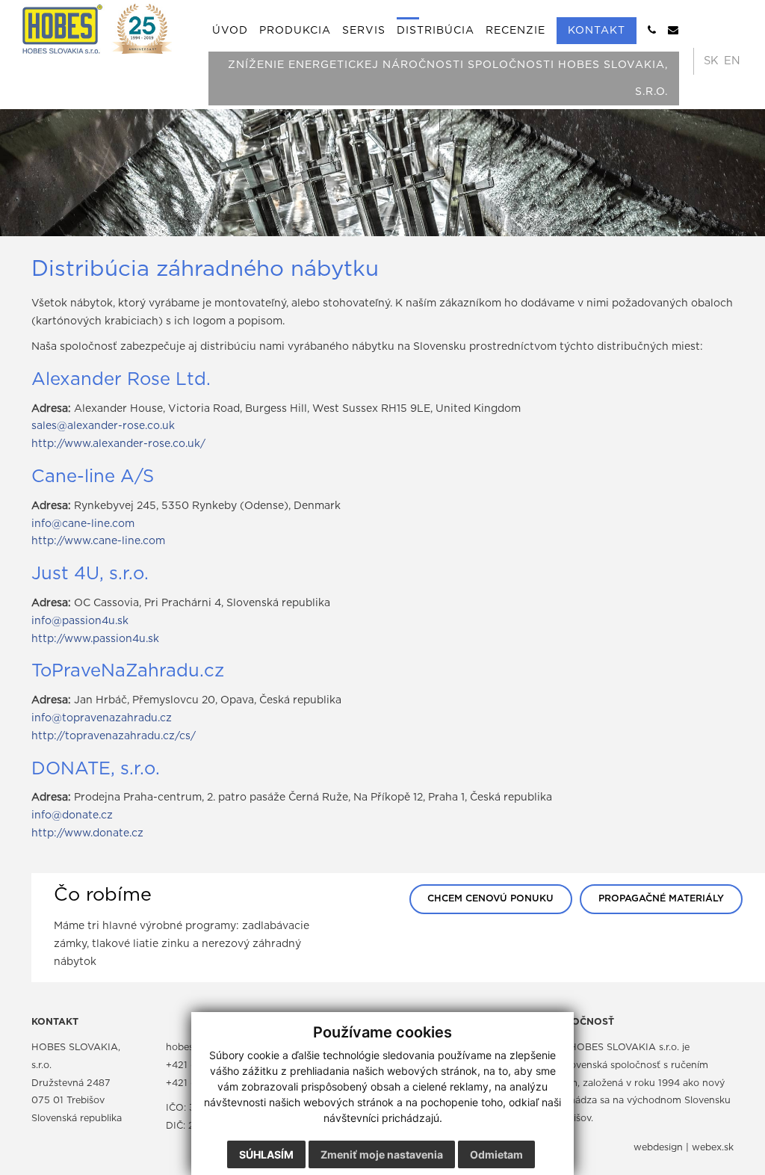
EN (732, 61)
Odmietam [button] (496, 1154)
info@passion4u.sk (79, 621)
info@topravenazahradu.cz (101, 718)
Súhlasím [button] (266, 1154)
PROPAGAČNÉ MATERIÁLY (661, 899)
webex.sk (713, 1148)
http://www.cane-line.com (98, 541)
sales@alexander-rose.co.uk (103, 426)
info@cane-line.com (82, 524)
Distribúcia (435, 30)
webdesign (658, 1148)
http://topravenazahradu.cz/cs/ (113, 736)
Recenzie (515, 30)
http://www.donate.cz (87, 833)
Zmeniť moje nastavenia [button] (381, 1154)
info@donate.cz (72, 815)
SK (711, 61)
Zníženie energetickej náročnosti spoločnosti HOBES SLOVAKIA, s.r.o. (448, 78)
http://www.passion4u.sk (95, 639)
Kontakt (596, 30)
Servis (363, 30)
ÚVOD (230, 30)
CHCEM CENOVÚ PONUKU (490, 899)
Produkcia (295, 30)
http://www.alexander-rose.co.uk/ (118, 444)
